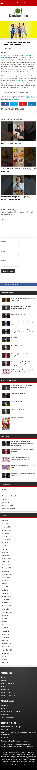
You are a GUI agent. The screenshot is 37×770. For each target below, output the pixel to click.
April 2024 (5, 552)
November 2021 (7, 643)
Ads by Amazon (31, 112)
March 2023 (5, 593)
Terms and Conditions (8, 718)
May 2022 (5, 625)
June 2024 (5, 546)
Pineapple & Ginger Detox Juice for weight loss (15, 741)
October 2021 (6, 647)
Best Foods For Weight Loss (11, 143)
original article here (13, 99)
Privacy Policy (5, 714)
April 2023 (5, 590)
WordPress (15, 764)
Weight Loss (5, 502)
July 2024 (5, 543)
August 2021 (6, 653)
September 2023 (7, 574)
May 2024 (5, 549)
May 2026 (5, 524)
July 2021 (5, 656)
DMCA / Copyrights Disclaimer (10, 711)
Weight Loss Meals (7, 505)
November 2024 (7, 530)
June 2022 (5, 621)
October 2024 (6, 533)
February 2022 (6, 634)
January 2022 (6, 637)
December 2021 (6, 640)
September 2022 (7, 612)
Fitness (4, 52)
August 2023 (6, 577)
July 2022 (5, 618)
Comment (4, 219)
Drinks (4, 489)
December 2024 (6, 527)
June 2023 (5, 583)
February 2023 (6, 596)
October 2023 (6, 571)
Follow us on (13, 284)
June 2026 (5, 521)
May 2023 (5, 587)
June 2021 (5, 659)
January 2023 (6, 599)
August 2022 (6, 615)
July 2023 (5, 580)
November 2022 (7, 606)
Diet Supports (20, 3)
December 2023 (6, 565)
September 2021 (7, 650)
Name (3, 241)
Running (4, 499)
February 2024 (6, 558)
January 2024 (6, 561)
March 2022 (5, 631)
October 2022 (6, 609)
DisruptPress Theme (25, 764)
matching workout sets (21, 80)
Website (3, 260)
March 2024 (5, 555)
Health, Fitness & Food (9, 496)
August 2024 (6, 539)
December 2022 (6, 602)
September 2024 (7, 536)
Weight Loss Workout (8, 508)
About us (4, 708)
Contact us (4, 705)
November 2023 (7, 568)
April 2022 (5, 628)
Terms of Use (21, 761)
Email (3, 251)
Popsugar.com (30, 97)
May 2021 (5, 662)
